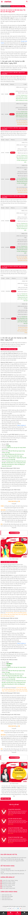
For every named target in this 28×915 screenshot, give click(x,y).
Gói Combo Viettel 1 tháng (8, 885)
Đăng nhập (17, 913)
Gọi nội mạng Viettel (6, 886)
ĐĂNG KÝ (12, 94)
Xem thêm (11, 814)
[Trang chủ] (2, 6)
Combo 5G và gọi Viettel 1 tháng (9, 880)
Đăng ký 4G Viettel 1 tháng (8, 883)
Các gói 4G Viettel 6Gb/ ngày (17, 6)
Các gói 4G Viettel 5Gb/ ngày (15, 837)
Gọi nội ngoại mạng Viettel (8, 888)
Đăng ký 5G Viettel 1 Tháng (8, 882)
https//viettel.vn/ (21, 425)
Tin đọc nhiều (6, 798)
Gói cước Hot (10, 913)
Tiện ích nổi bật (6, 6)
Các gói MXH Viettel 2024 (14, 809)
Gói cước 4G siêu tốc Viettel (15, 818)
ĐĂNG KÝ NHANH (14, 532)
